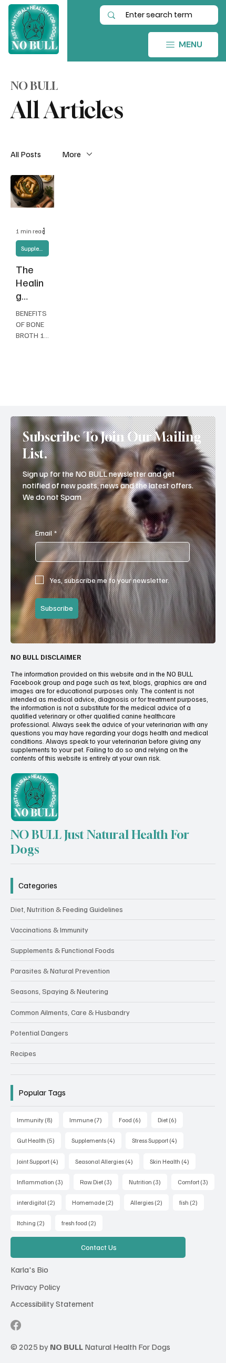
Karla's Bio (29, 1269)
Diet (170, 1119)
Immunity (38, 1119)
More (71, 154)
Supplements (96, 1140)
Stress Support (157, 1140)
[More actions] (47, 231)
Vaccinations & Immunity (49, 929)
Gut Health (39, 1140)
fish (191, 1202)
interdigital (39, 1202)
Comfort (196, 1181)
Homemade (96, 1202)
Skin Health (173, 1161)
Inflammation (43, 1181)
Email (46, 532)
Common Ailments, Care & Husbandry (70, 1012)
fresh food (81, 1222)
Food (133, 1119)
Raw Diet (99, 1181)
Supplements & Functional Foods (35, 248)
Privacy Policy (35, 1287)
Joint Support (41, 1161)
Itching (34, 1222)
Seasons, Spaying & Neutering (59, 991)
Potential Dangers (39, 1032)
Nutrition (148, 1181)
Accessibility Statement (52, 1303)
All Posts (26, 154)
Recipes (23, 1053)
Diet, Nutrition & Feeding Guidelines (67, 909)
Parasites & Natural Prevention (60, 970)
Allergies (149, 1202)
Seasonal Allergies (107, 1161)
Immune (88, 1119)
